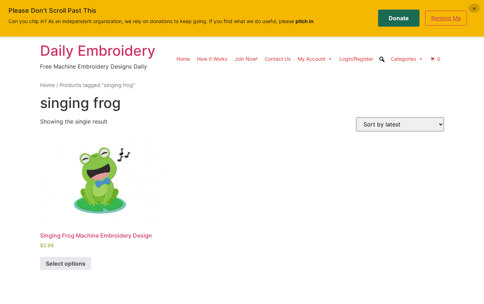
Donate (399, 18)
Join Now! (246, 59)
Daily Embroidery (98, 50)
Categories (403, 59)
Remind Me (446, 18)
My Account (311, 59)
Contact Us (278, 59)
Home (183, 59)
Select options (65, 263)
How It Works (212, 59)
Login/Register (356, 59)
